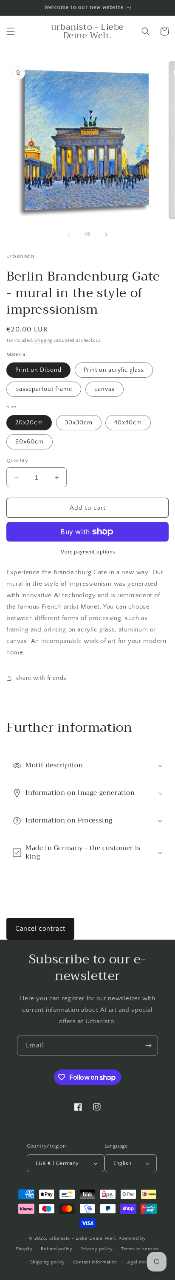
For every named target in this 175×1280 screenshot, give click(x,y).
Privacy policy (96, 1249)
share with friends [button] (41, 678)
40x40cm (128, 422)
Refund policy (57, 1249)
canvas (104, 389)
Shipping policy (47, 1262)
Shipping (43, 340)
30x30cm (79, 422)
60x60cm (29, 441)
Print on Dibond (38, 370)
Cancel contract (40, 928)
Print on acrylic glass (114, 370)
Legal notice (139, 1262)
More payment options (87, 552)
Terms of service (140, 1249)
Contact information (95, 1262)
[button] (10, 31)
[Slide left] (68, 234)
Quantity (17, 460)
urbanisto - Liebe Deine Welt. (83, 1238)
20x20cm (29, 422)
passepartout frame (43, 389)
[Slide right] (106, 234)
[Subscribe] (148, 1045)
